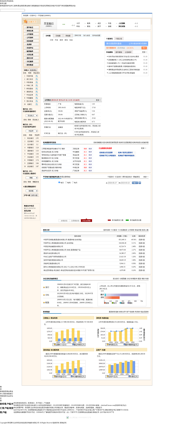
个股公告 (119, 39)
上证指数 (122, 23)
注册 (5, 3)
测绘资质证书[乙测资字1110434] (116, 410)
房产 (59, 6)
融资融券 (30, 51)
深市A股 (34, 195)
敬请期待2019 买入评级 (50, 158)
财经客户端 (5, 404)
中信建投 (76, 152)
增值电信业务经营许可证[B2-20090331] (60, 410)
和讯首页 (3, 1)
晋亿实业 (30, 101)
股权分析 (46, 230)
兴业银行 (30, 157)
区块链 (51, 6)
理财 (47, 6)
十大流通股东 (122, 230)
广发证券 (76, 171)
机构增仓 (33, 70)
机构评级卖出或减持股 (140, 142)
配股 (139, 279)
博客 (70, 6)
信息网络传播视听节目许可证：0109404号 (29, 412)
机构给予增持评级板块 (126, 155)
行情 (40, 6)
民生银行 (30, 138)
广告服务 (47, 403)
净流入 (26, 70)
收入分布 (69, 100)
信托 (44, 6)
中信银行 (30, 154)
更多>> (98, 100)
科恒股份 (30, 89)
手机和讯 (10, 1)
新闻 (1, 6)
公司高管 (131, 230)
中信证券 (30, 95)
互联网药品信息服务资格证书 (88, 412)
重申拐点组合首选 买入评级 (52, 164)
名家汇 (29, 104)
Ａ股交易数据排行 (29, 187)
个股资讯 (109, 39)
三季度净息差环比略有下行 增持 (53, 149)
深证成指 (122, 26)
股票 (5, 6)
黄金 (26, 6)
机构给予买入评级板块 (108, 155)
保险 (33, 6)
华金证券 (76, 155)
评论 (8, 6)
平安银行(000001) (44, 15)
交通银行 (30, 163)
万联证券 (76, 149)
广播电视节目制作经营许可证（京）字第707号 (61, 412)
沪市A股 (27, 195)
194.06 (60, 111)
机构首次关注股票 (106, 152)
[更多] (81, 129)
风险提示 (99, 408)
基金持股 (138, 230)
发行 (47, 287)
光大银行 (30, 144)
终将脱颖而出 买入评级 (50, 161)
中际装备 (30, 82)
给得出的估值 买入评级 (50, 152)
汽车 (56, 6)
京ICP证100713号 (20, 410)
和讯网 (25, 15)
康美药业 (30, 92)
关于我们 (39, 403)
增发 (143, 279)
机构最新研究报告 (49, 142)
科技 (63, 6)
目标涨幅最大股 (99, 142)
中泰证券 (76, 167)
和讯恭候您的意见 (20, 403)
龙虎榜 (29, 44)
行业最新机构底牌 (105, 148)
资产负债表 (130, 312)
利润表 (137, 312)
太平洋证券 (77, 161)
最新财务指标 (114, 312)
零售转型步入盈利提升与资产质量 (54, 155)
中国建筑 (30, 98)
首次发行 (116, 279)
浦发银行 (30, 151)
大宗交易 (30, 55)
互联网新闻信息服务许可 (37, 410)
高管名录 (55, 100)
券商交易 (30, 31)
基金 (19, 6)
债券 (15, 6)
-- (63, 24)
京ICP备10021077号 (107, 412)
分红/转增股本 (132, 279)
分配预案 (123, 279)
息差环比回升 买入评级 (50, 171)
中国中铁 (30, 76)
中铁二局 (30, 85)
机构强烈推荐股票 (111, 142)
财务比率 (122, 312)
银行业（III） (63, 133)
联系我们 (31, 403)
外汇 (12, 6)
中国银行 (30, 160)
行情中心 (33, 15)
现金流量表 (144, 312)
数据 (37, 6)
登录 (1, 3)
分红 (47, 295)
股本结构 (106, 230)
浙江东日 (30, 79)
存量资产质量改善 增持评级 (52, 167)
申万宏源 (76, 158)
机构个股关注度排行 (125, 152)
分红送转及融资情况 (50, 279)
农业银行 (30, 166)
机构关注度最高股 (125, 142)
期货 (22, 6)
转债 (147, 279)
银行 (30, 6)
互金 (8, 396)
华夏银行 (30, 148)
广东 (59, 104)
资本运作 (62, 100)
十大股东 (114, 230)
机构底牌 (30, 41)
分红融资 (76, 100)
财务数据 (46, 312)
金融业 (60, 127)
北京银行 (30, 141)
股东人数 (145, 230)
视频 (67, 6)
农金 (74, 6)
